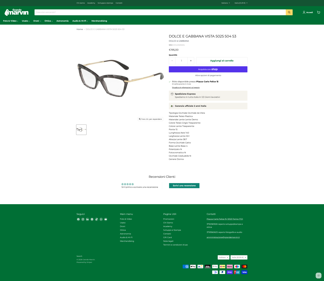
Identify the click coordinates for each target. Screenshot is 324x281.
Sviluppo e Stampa (172, 230)
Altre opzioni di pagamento (208, 75)
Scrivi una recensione (184, 185)
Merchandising (99, 21)
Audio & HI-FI (79, 21)
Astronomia (62, 21)
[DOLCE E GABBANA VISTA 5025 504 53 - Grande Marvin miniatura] (81, 130)
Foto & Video (10, 21)
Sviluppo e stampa (105, 3)
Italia (240, 3)
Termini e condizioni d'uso (175, 245)
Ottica (48, 21)
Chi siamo (81, 3)
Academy (91, 3)
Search (79, 256)
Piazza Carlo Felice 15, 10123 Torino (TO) (225, 219)
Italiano (224, 3)
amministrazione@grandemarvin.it (223, 237)
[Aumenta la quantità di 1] (191, 60)
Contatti (119, 3)
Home (80, 29)
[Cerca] (289, 12)
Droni (36, 21)
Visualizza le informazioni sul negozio (186, 88)
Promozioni (168, 219)
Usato (25, 21)
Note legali (168, 241)
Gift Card (167, 237)
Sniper (89, 262)
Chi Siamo (168, 222)
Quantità (173, 55)
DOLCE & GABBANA (179, 41)
